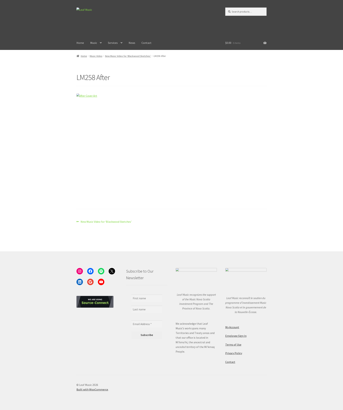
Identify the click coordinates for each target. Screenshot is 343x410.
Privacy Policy (233, 353)
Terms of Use (233, 344)
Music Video (96, 56)
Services (113, 43)
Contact (146, 43)
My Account (232, 327)
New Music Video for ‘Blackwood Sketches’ (128, 56)
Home (80, 43)
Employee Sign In (236, 336)
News (132, 43)
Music (93, 43)
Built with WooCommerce (92, 389)
